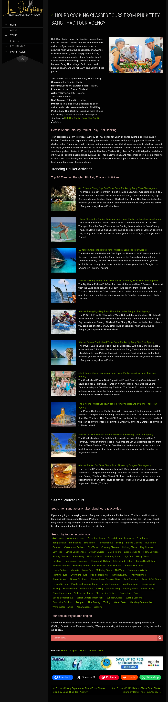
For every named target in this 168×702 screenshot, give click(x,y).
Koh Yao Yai (114, 565)
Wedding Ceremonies (141, 602)
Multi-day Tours (104, 570)
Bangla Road (59, 542)
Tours (14, 35)
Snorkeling (125, 593)
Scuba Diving (113, 588)
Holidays (57, 561)
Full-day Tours (95, 556)
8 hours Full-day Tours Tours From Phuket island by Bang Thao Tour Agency (118, 280)
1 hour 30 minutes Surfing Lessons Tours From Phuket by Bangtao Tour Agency (119, 219)
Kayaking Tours (81, 565)
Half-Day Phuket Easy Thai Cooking (82, 118)
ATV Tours (142, 538)
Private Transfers (110, 584)
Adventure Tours (75, 538)
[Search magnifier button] (160, 638)
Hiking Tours (143, 556)
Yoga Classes (83, 607)
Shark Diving (148, 588)
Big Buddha (75, 542)
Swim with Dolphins (62, 602)
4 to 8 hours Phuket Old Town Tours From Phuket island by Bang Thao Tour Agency (117, 405)
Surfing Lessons (134, 597)
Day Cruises (147, 547)
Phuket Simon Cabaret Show (106, 579)
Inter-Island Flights (123, 561)
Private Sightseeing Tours (84, 584)
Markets (75, 570)
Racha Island (148, 584)
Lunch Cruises (60, 570)
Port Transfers (131, 579)
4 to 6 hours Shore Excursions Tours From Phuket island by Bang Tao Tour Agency (117, 375)
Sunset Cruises (114, 597)
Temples (80, 602)
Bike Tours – (90, 542)
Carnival (57, 547)
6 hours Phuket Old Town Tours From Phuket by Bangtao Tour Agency (114, 465)
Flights (14, 40)
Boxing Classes (134, 542)
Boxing (120, 542)
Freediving (79, 556)
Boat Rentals (106, 542)
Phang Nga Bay (119, 574)
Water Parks (120, 602)
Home (13, 24)
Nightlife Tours (60, 574)
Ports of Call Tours (151, 579)
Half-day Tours (113, 556)
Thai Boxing (94, 602)
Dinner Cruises (97, 551)
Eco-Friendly (17, 46)
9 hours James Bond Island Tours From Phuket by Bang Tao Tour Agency (116, 342)
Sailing (100, 588)
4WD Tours (58, 538)
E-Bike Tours (114, 551)
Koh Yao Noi (98, 565)
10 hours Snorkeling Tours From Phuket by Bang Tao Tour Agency (112, 249)
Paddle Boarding (99, 574)
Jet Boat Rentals (61, 565)
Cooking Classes (110, 547)
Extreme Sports (132, 551)
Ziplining (98, 607)
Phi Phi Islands (138, 574)
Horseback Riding (100, 561)
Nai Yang (120, 570)
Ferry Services (151, 551)
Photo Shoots (59, 579)
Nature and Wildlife (138, 570)
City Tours (93, 547)
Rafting (56, 588)
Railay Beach (70, 588)
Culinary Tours (130, 547)
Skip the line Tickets (106, 593)
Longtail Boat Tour (133, 565)
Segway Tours (130, 588)
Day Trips (57, 551)
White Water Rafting (63, 607)
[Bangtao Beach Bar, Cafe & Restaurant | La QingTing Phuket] (22, 16)
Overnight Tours (79, 574)
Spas (137, 593)
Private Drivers (60, 584)
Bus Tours (150, 542)
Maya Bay (87, 570)
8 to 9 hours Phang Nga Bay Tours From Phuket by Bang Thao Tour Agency (117, 188)
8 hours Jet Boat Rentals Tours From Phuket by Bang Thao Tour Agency (115, 434)
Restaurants (86, 588)
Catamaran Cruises (74, 547)
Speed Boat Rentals (63, 597)
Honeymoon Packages (77, 561)
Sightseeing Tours (83, 593)
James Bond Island (146, 561)
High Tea (129, 556)
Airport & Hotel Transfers (121, 538)
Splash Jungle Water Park (90, 597)
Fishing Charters (61, 556)
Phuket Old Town (79, 579)
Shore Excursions (61, 593)
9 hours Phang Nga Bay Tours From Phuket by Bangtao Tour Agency (114, 311)
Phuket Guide (96, 650)
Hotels (83, 650)
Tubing (107, 602)
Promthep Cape (130, 584)
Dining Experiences (76, 551)
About (13, 30)
